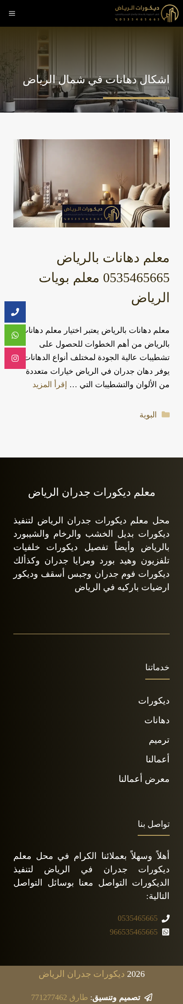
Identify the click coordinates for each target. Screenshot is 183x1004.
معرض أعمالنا (144, 779)
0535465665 (138, 918)
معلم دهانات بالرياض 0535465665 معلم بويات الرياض (104, 277)
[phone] (15, 312)
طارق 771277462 (59, 997)
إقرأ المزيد (49, 384)
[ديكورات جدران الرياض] (147, 13)
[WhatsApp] (15, 335)
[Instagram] (15, 358)
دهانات (157, 720)
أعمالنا (158, 759)
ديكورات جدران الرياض (82, 974)
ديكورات (154, 700)
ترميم (159, 740)
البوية (148, 414)
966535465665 (134, 931)
